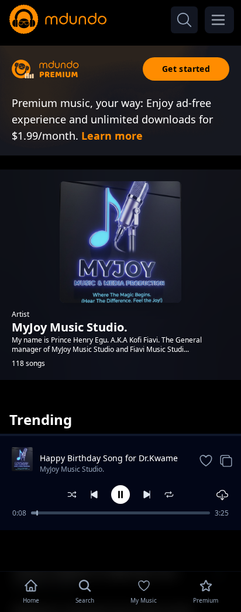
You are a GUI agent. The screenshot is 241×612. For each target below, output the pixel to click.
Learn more (112, 136)
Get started (186, 68)
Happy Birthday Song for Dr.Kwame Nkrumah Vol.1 (109, 458)
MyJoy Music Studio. (72, 469)
